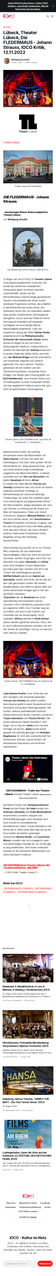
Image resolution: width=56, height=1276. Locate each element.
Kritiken (7, 27)
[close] (53, 6)
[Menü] (52, 16)
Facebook (45, 1203)
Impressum (10, 1207)
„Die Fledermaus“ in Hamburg (18, 888)
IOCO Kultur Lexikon (28, 1211)
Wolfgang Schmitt (20, 59)
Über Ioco (10, 1203)
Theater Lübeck (11, 142)
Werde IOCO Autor (28, 1203)
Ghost (33, 1217)
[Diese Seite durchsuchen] (48, 16)
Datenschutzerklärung (30, 1207)
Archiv (48, 1207)
